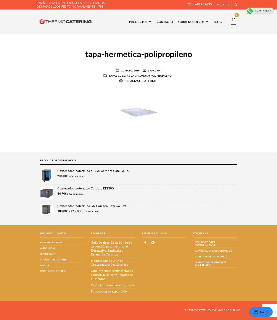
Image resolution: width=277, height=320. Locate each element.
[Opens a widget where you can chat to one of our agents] (261, 312)
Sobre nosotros (191, 22)
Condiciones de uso (53, 271)
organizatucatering (140, 80)
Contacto (165, 22)
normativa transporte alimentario (210, 263)
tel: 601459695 (199, 4)
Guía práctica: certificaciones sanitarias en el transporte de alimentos (112, 274)
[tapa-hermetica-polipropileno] (138, 112)
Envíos (44, 265)
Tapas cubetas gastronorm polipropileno (140, 75)
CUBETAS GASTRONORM (209, 256)
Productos (138, 22)
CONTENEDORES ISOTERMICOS (213, 250)
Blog (218, 22)
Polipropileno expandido (109, 291)
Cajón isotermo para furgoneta (113, 285)
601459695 (233, 310)
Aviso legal (47, 248)
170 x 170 (153, 70)
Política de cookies (53, 259)
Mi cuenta (223, 4)
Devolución (48, 253)
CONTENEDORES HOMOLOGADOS (205, 243)
